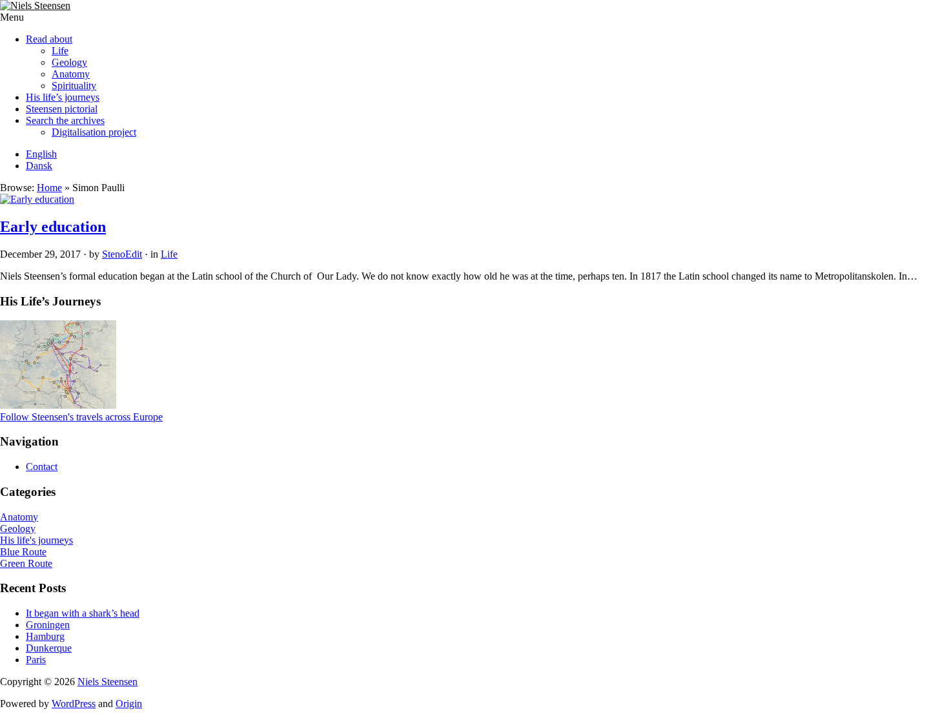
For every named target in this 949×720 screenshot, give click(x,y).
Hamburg (45, 636)
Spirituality (74, 85)
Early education (53, 226)
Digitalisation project (94, 132)
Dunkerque (49, 648)
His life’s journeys (62, 97)
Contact (41, 466)
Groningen (48, 624)
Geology (69, 62)
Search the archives (65, 120)
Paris (36, 659)
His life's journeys (36, 540)
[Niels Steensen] (35, 5)
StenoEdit (122, 254)
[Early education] (37, 199)
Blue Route (23, 551)
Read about (49, 39)
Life (60, 50)
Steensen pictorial (61, 108)
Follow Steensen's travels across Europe (81, 416)
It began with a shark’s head (82, 613)
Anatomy (71, 73)
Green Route (26, 563)
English (41, 154)
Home (49, 187)
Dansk (39, 165)
